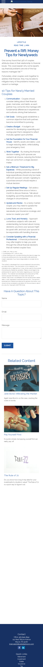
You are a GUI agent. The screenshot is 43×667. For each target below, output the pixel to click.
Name (4, 298)
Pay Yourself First (12, 434)
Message (5, 325)
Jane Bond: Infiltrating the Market (20, 393)
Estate (21, 661)
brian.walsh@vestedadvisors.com (21, 644)
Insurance (21, 664)
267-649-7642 (24, 637)
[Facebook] (19, 647)
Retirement (22, 657)
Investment (22, 659)
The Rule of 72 (11, 475)
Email (4, 312)
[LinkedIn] (23, 647)
